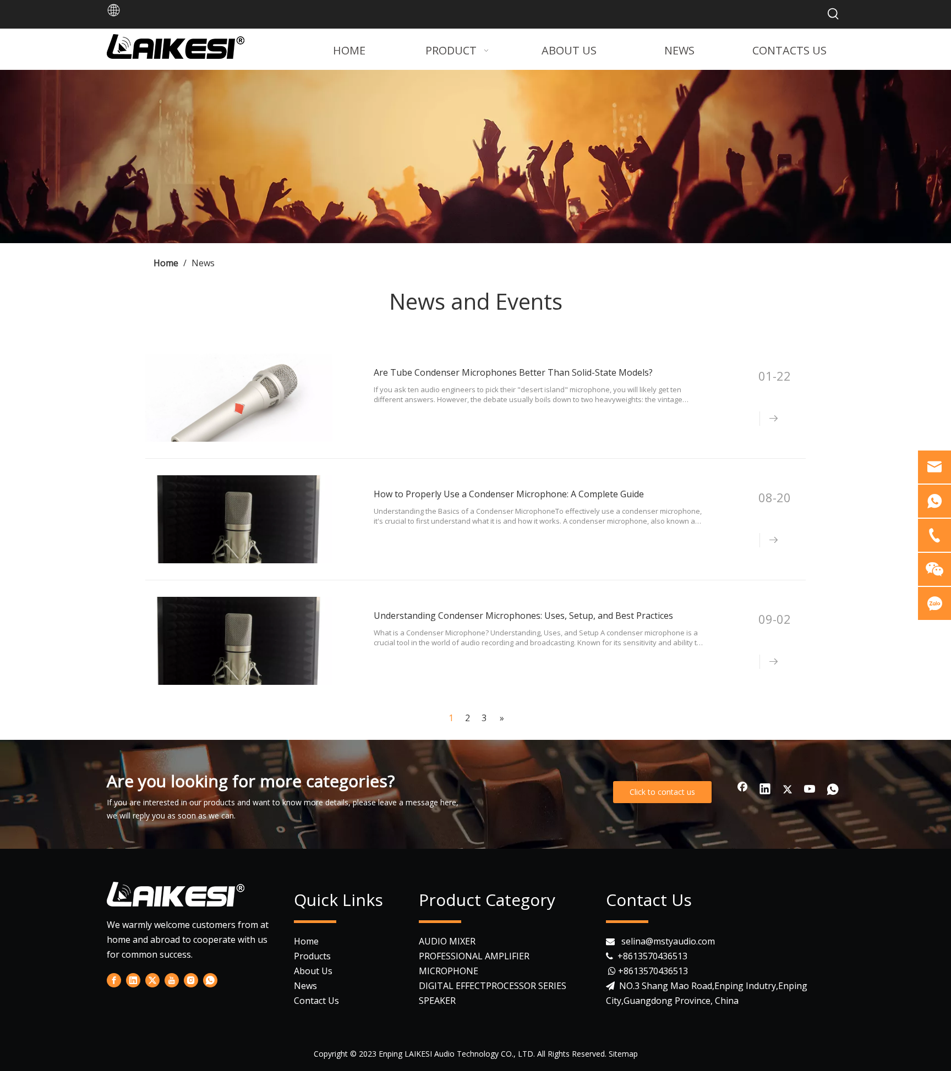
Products (312, 956)
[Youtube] (810, 790)
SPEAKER (437, 1001)
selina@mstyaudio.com (668, 941)
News (305, 986)
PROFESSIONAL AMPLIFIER (474, 956)
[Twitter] (787, 790)
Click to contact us (662, 792)
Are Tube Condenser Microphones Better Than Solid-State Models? (513, 372)
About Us (313, 971)
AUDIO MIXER (447, 941)
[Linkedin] (765, 790)
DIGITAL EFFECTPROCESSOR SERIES (492, 986)
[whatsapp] (832, 790)
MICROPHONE (448, 971)
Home (306, 941)
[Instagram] (191, 980)
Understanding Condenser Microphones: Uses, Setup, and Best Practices (523, 615)
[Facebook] (742, 790)
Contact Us (316, 1001)
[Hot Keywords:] (833, 14)
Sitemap (623, 1053)
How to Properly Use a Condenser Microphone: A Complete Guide (509, 494)
